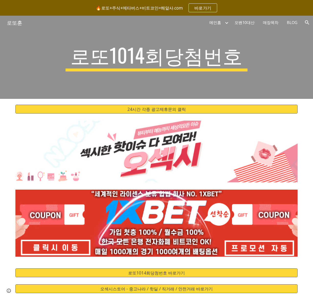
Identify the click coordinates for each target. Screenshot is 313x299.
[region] (156, 8)
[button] (307, 22)
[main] (156, 57)
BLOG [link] (292, 22)
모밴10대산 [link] (245, 22)
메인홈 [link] (215, 22)
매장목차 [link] (271, 22)
